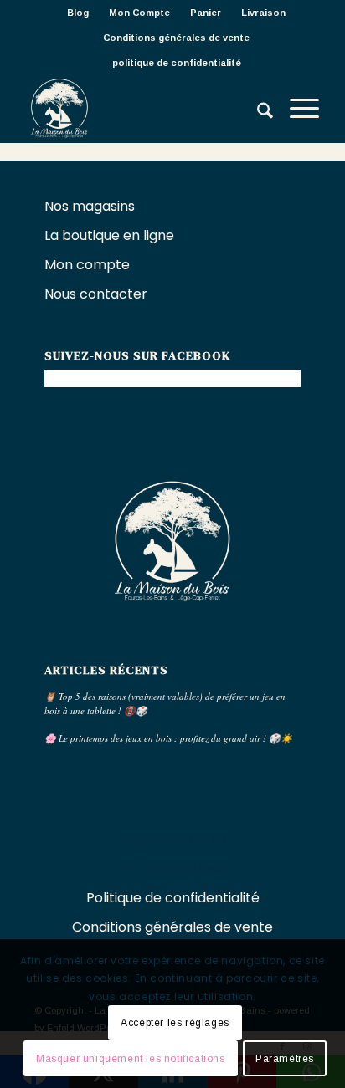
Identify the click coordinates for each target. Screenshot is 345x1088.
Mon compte (87, 264)
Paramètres (284, 1059)
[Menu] (296, 108)
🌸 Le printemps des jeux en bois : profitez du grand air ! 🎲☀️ (168, 738)
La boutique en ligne (111, 235)
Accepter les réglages (175, 1023)
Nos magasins (89, 206)
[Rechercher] (256, 108)
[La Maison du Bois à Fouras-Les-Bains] (143, 108)
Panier (205, 13)
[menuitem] (78, 12)
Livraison (263, 13)
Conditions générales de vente (176, 38)
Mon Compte (139, 13)
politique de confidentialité (176, 63)
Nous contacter (97, 294)
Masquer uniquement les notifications (130, 1059)
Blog (78, 13)
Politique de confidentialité (173, 897)
